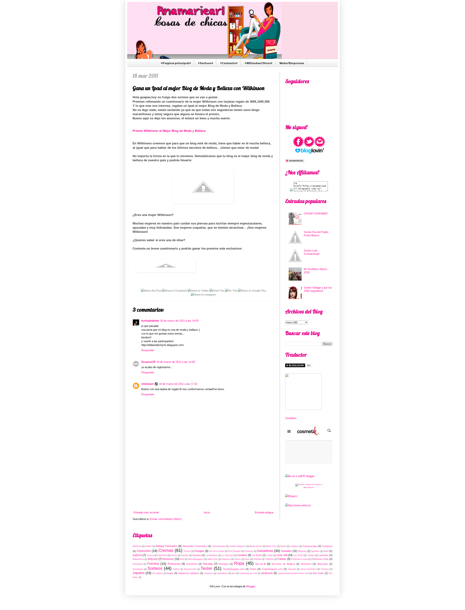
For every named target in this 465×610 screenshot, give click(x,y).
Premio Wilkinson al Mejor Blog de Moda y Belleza (169, 130)
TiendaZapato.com (233, 569)
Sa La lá (260, 563)
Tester (206, 568)
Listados (242, 555)
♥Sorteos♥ (205, 63)
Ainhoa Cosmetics (167, 546)
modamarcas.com (248, 573)
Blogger (250, 586)
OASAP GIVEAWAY (316, 213)
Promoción (174, 563)
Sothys (176, 569)
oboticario (267, 573)
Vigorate (292, 569)
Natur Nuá (212, 559)
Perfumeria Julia (299, 559)
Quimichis (191, 564)
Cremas (165, 550)
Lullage (310, 555)
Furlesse (248, 551)
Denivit (187, 551)
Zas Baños (157, 573)
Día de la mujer (216, 551)
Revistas (224, 564)
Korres (174, 555)
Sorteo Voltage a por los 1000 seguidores (318, 289)
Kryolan (185, 555)
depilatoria (222, 573)
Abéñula (137, 546)
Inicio (207, 512)
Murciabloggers (196, 559)
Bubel (283, 546)
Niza (247, 559)
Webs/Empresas (291, 63)
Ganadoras (265, 551)
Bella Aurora (256, 546)
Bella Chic (271, 546)
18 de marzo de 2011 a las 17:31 (178, 383)
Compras (327, 546)
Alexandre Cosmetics (195, 546)
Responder (147, 350)
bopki (170, 573)
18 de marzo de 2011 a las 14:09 (179, 320)
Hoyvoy (302, 551)
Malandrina (138, 559)
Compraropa (309, 546)
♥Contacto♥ (229, 63)
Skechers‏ (306, 564)
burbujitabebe (150, 320)
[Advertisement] (203, 479)
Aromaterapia (218, 546)
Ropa (239, 563)
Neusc (238, 559)
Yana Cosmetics (308, 569)
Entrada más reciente (146, 512)
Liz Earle (257, 555)
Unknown (147, 383)
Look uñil (281, 555)
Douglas (199, 550)
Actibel (148, 546)
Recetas (208, 563)
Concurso (144, 551)
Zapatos (138, 573)
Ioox (326, 551)
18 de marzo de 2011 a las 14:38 (175, 361)
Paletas (281, 558)
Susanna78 (148, 361)
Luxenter (323, 555)
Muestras (168, 558)
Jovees (150, 555)
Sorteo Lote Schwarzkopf (311, 252)
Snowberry (138, 569)
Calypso (294, 546)
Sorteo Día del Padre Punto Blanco (316, 233)
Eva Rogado (234, 551)
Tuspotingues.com (272, 569)
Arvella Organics (237, 546)
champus (208, 573)
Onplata (257, 559)
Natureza (226, 559)
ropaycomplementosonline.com (293, 573)
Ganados (286, 550)
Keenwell (162, 555)
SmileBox (291, 418)
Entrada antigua (264, 512)
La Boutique (212, 555)
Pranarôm (137, 564)
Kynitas (197, 555)
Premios (153, 564)
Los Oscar (298, 555)
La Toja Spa (227, 555)
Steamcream (190, 569)
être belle (318, 573)
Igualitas (315, 551)
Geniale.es (310, 487)
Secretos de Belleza (283, 564)
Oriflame (269, 559)
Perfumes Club (319, 559)
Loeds (269, 555)
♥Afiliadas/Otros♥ (258, 63)
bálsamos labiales (188, 573)
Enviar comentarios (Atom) (166, 518)
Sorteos (154, 568)
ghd (233, 573)
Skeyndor (322, 564)
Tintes (253, 569)
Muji (182, 559)
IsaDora (137, 555)
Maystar (153, 558)
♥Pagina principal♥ (176, 63)
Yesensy (325, 569)
